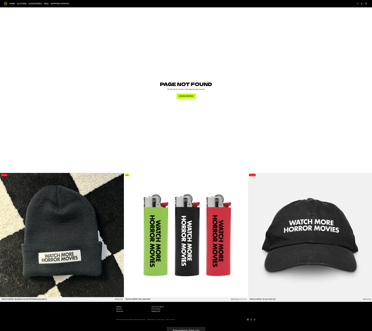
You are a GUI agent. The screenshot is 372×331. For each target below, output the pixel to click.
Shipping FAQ (155, 311)
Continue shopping (186, 96)
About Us (119, 309)
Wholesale (119, 311)
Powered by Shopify (139, 319)
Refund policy (151, 319)
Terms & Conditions (157, 307)
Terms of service (170, 319)
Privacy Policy (155, 309)
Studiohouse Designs (127, 319)
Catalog (118, 307)
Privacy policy (160, 319)
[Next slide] (121, 235)
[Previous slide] (3, 235)
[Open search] (358, 4)
